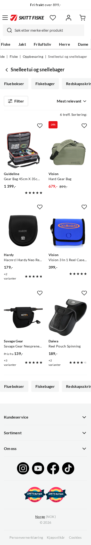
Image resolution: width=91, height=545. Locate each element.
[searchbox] (48, 30)
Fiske (6, 44)
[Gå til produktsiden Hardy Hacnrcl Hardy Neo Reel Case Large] (23, 231)
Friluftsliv (42, 44)
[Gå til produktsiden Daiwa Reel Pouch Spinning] (68, 317)
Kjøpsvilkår (56, 537)
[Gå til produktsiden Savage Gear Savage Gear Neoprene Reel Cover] (23, 317)
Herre (64, 44)
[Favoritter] (52, 17)
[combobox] (43, 30)
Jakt (22, 44)
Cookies (75, 537)
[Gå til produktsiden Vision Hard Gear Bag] (68, 150)
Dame (83, 44)
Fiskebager (45, 83)
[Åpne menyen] (5, 17)
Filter (19, 101)
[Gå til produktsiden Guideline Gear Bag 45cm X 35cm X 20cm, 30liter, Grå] (23, 150)
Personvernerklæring (26, 537)
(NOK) (45, 517)
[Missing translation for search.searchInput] (7, 30)
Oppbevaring (33, 57)
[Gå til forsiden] (27, 18)
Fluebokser (14, 83)
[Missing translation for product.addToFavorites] (40, 125)
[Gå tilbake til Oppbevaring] (7, 69)
